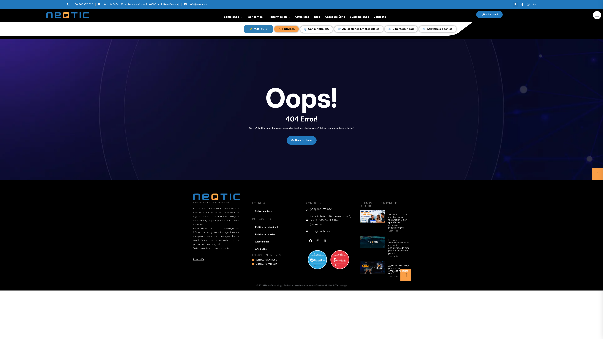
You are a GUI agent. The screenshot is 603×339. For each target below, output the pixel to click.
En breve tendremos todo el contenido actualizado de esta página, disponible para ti (399, 247)
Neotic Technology (338, 285)
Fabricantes (255, 16)
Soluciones (231, 16)
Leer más (393, 230)
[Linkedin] (325, 241)
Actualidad (302, 16)
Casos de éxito (335, 16)
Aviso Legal (261, 249)
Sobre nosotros (263, 211)
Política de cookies (265, 234)
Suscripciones (359, 16)
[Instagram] (528, 4)
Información (278, 16)
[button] (515, 4)
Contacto (380, 16)
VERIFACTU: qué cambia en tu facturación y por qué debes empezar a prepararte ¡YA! (397, 221)
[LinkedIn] (534, 4)
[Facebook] (522, 4)
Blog (317, 16)
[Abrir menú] (597, 15)
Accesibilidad (262, 241)
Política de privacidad (266, 227)
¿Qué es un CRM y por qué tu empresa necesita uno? (398, 269)
